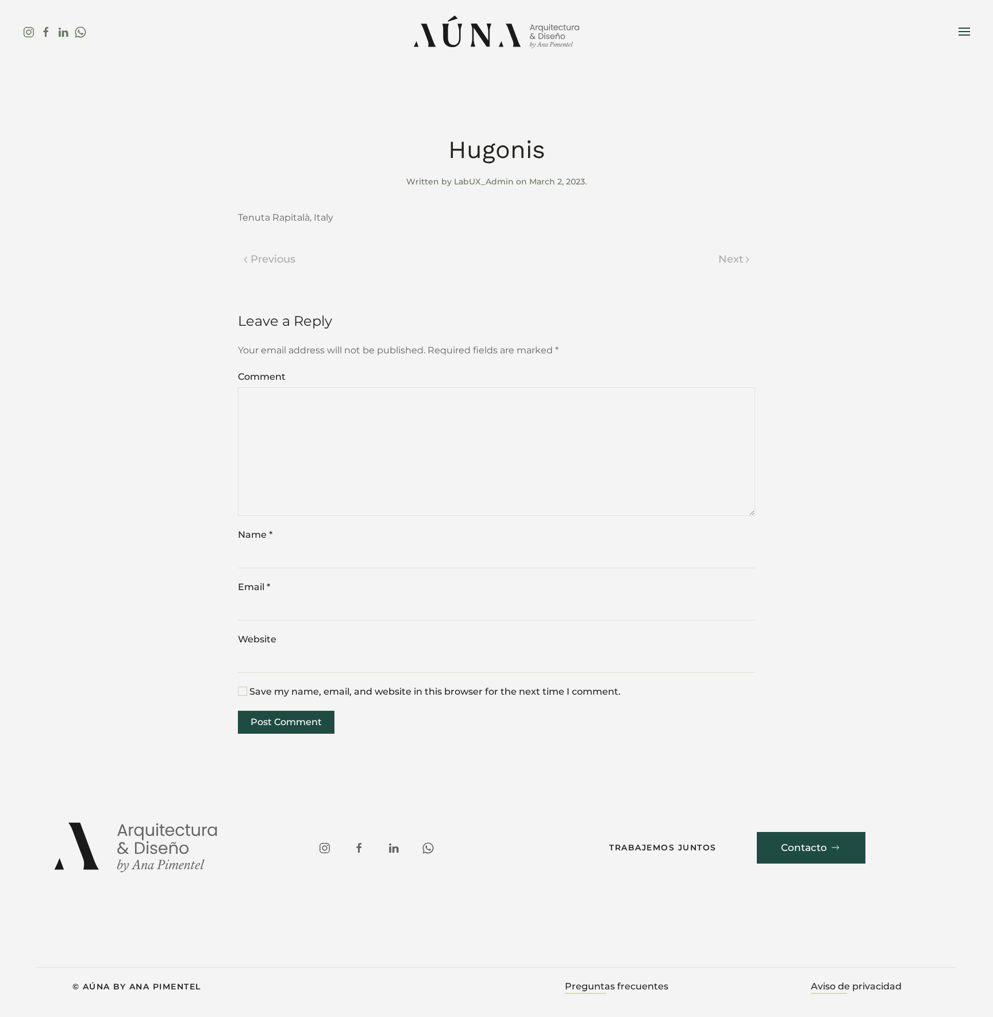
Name (255, 534)
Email (254, 586)
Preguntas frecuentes (616, 986)
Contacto (804, 847)
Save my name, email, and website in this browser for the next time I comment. (434, 691)
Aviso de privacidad (856, 986)
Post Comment (286, 721)
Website (257, 639)
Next (730, 259)
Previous (273, 259)
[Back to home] (497, 32)
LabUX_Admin (484, 181)
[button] (964, 32)
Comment (262, 376)
